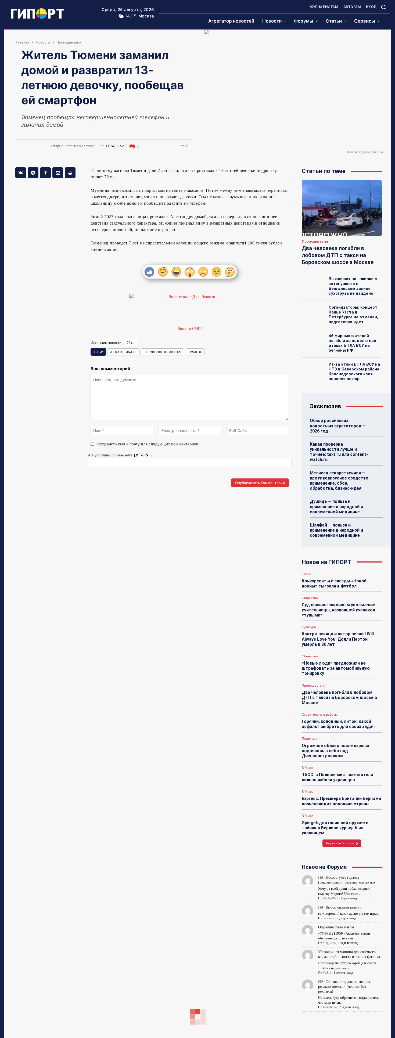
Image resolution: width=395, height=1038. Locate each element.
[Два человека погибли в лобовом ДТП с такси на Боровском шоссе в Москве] (342, 208)
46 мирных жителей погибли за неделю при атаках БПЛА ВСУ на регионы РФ (352, 343)
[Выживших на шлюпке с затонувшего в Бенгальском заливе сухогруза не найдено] (314, 284)
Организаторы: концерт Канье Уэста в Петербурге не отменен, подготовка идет (353, 314)
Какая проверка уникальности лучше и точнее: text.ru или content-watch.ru (339, 452)
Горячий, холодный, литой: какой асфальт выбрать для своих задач (338, 724)
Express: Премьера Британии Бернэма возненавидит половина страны (341, 801)
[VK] (20, 172)
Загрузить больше (339, 843)
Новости (43, 42)
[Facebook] (45, 172)
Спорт (306, 574)
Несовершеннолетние (162, 352)
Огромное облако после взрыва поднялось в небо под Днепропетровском (335, 750)
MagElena (329, 943)
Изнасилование (124, 352)
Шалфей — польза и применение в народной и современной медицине (336, 530)
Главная (22, 42)
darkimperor (330, 918)
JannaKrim (330, 1007)
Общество (310, 598)
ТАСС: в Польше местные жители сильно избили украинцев (337, 777)
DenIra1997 (330, 898)
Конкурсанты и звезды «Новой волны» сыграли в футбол (334, 583)
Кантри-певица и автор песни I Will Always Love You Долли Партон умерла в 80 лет (338, 639)
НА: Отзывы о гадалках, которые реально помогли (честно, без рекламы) (344, 986)
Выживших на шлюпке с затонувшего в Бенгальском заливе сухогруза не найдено (353, 286)
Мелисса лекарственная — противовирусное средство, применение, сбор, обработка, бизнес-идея (339, 480)
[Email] (57, 172)
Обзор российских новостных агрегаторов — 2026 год (338, 425)
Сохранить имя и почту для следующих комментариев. (148, 444)
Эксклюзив (325, 406)
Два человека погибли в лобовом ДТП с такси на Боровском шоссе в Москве (338, 255)
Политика (309, 738)
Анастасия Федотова (78, 146)
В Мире (308, 767)
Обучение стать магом (336, 927)
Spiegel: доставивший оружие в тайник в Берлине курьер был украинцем (335, 827)
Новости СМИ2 (189, 329)
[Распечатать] (70, 172)
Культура (309, 627)
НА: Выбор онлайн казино (339, 907)
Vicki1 (327, 973)
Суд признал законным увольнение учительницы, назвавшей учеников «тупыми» (338, 610)
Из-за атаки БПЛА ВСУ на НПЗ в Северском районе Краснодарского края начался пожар (354, 371)
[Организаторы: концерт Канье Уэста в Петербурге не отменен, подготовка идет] (314, 313)
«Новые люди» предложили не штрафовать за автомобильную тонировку (336, 668)
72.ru (131, 342)
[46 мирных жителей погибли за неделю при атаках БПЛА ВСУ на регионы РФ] (314, 341)
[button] (383, 7)
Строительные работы (319, 714)
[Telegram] (33, 172)
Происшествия (68, 42)
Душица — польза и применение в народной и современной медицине (336, 506)
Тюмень (195, 352)
